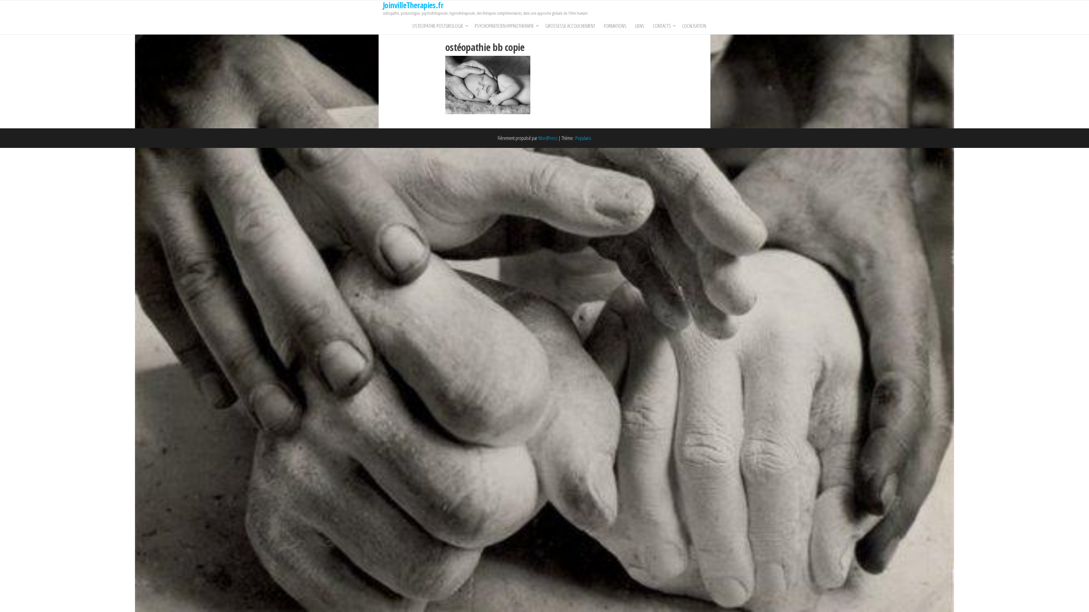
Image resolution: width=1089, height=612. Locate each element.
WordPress (548, 138)
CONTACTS (662, 25)
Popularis (583, 138)
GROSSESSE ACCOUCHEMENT (570, 25)
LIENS (639, 25)
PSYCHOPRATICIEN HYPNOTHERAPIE (504, 25)
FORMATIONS (615, 25)
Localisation (694, 25)
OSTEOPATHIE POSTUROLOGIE (437, 25)
